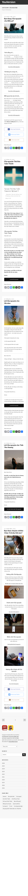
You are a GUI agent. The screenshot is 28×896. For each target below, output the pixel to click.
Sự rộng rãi (5, 806)
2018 (3, 785)
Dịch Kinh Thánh (6, 798)
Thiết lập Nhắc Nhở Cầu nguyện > (14, 644)
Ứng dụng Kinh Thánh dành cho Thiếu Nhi (12, 808)
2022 (3, 774)
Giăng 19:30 (8, 198)
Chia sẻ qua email (15, 139)
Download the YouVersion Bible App (10, 736)
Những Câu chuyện (7, 803)
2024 (3, 768)
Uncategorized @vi (18, 806)
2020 (3, 779)
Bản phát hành (11, 796)
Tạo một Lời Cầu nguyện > (14, 611)
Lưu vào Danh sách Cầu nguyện (14, 509)
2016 (3, 788)
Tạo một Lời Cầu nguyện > (14, 66)
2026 (3, 763)
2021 (3, 777)
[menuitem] (10, 746)
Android (4, 796)
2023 (3, 771)
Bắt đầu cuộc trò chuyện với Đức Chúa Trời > (14, 583)
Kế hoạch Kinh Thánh (7, 801)
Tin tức (10, 806)
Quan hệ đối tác (16, 803)
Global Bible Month (13, 741)
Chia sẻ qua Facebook (15, 129)
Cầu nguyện (18, 796)
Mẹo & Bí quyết (17, 801)
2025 (3, 766)
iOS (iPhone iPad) (15, 798)
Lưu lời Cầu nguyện (14, 279)
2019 (3, 782)
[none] (10, 747)
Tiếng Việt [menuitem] (5, 746)
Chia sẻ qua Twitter (15, 134)
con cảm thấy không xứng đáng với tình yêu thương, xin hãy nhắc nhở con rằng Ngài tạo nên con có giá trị (14, 483)
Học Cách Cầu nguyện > (14, 683)
